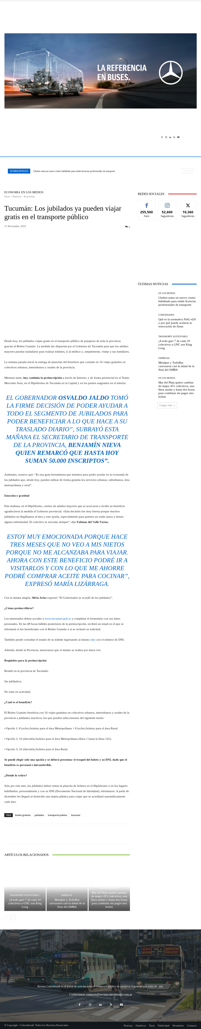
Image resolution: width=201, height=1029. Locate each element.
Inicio (7, 196)
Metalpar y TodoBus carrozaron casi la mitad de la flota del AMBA (67, 903)
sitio (92, 639)
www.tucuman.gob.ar (58, 618)
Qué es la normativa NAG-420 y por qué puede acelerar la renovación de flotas (177, 323)
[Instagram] (166, 137)
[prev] (184, 171)
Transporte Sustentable (24, 895)
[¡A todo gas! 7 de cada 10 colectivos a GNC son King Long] (25, 886)
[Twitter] (174, 137)
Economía (12, 192)
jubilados (39, 815)
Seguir (167, 203)
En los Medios (32, 192)
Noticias (17, 196)
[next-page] (13, 917)
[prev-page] (6, 917)
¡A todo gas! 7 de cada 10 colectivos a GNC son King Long (25, 903)
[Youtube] (178, 137)
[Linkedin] (170, 137)
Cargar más (165, 405)
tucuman (75, 815)
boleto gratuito (23, 815)
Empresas (66, 895)
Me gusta (146, 203)
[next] (190, 171)
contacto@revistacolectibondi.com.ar (109, 994)
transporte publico (57, 815)
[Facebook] (162, 137)
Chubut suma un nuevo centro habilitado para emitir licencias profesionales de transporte (74, 171)
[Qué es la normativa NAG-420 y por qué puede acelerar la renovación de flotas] (146, 321)
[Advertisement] (100, 15)
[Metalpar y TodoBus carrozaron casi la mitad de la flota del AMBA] (67, 886)
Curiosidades (166, 315)
